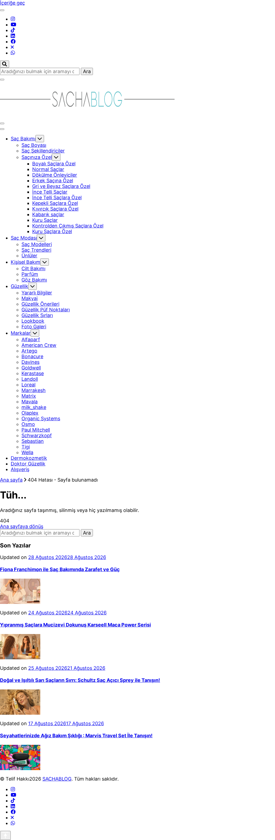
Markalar (21, 333)
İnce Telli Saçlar (49, 192)
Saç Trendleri (36, 250)
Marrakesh (33, 390)
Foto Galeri (33, 326)
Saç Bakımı (23, 138)
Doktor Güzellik (28, 464)
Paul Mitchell (35, 430)
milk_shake (33, 407)
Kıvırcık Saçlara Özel (55, 209)
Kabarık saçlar (48, 214)
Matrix (28, 396)
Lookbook (32, 321)
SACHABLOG (56, 779)
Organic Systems (40, 418)
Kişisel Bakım (25, 262)
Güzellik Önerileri (40, 304)
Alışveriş (20, 469)
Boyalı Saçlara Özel (53, 163)
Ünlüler (29, 255)
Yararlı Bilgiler (36, 293)
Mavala (29, 401)
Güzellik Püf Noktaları (45, 309)
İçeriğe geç (12, 3)
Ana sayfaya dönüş (21, 526)
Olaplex (29, 413)
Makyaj (29, 298)
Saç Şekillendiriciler (43, 151)
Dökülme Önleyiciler (54, 175)
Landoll (29, 379)
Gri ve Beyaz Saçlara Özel (61, 186)
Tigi (25, 447)
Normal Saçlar (48, 169)
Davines (30, 362)
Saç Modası (24, 238)
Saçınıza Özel (36, 157)
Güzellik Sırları (37, 315)
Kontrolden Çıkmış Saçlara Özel (67, 226)
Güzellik (19, 286)
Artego (29, 351)
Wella (27, 452)
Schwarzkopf (36, 435)
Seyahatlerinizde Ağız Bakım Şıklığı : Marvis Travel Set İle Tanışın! (76, 735)
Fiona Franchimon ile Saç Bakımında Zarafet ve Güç (60, 569)
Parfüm (29, 274)
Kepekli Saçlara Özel (55, 203)
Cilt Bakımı (33, 268)
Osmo (28, 424)
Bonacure (32, 356)
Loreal (28, 384)
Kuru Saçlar (45, 220)
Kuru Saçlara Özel (52, 231)
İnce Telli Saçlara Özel (57, 197)
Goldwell (31, 368)
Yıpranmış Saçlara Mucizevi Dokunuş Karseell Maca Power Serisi (75, 625)
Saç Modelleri (36, 244)
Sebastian (32, 441)
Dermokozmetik (29, 458)
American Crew (38, 345)
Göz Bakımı (34, 280)
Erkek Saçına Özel (52, 180)
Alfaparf (30, 339)
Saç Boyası (33, 145)
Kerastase (32, 373)
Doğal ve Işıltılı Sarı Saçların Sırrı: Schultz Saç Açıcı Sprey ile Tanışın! (80, 680)
